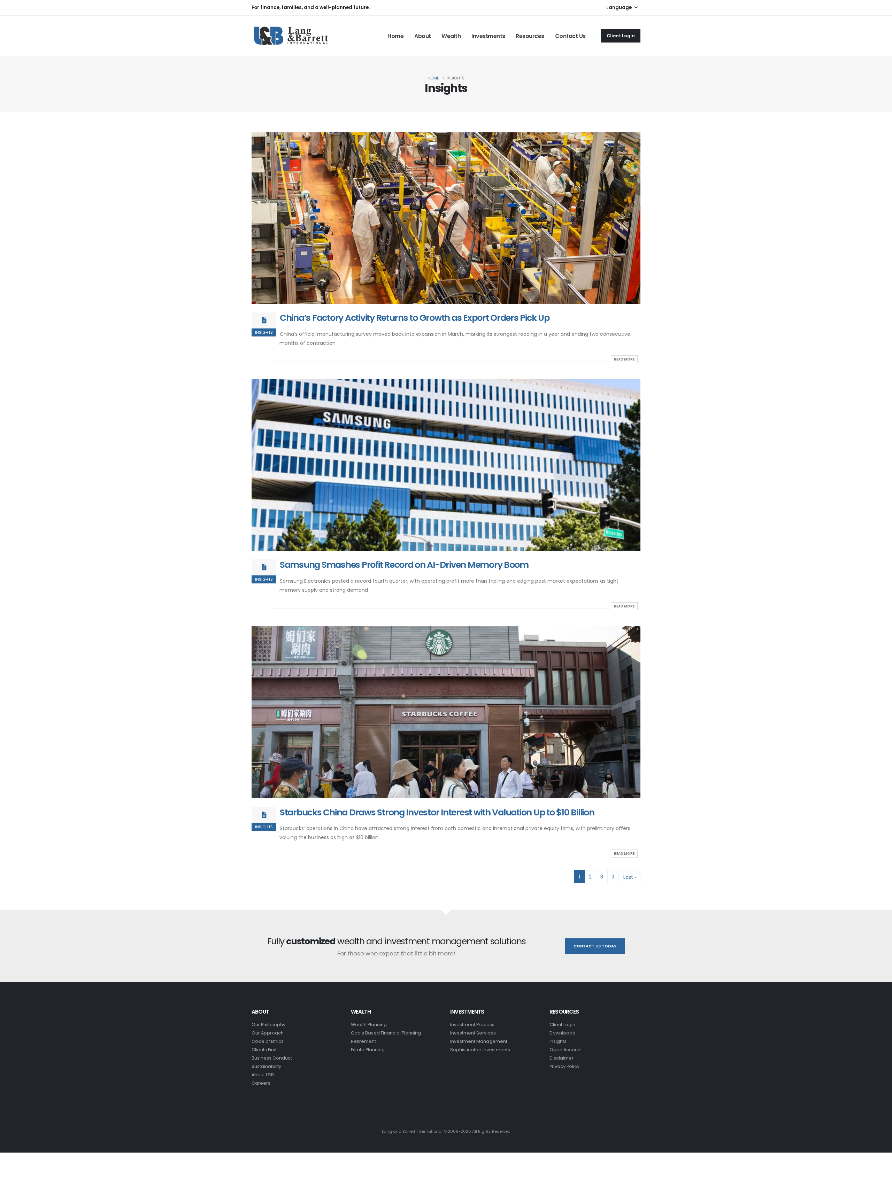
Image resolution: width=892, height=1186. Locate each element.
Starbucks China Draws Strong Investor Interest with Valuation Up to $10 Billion (437, 812)
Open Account (565, 1050)
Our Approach (268, 1033)
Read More (624, 359)
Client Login (621, 36)
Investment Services (473, 1033)
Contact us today (595, 946)
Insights (558, 1041)
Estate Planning (368, 1050)
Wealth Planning (369, 1025)
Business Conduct (272, 1058)
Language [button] (619, 7)
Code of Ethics (268, 1041)
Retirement (363, 1041)
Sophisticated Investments (480, 1050)
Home (395, 36)
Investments (488, 36)
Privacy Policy (564, 1066)
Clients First (264, 1050)
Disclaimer (561, 1058)
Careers (261, 1083)
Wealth (451, 36)
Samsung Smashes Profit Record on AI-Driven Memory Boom (404, 565)
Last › (629, 877)
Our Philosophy (268, 1025)
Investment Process (472, 1025)
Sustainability (266, 1066)
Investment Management (478, 1041)
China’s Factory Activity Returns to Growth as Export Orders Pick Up (414, 318)
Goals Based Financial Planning (386, 1033)
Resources (530, 36)
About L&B (263, 1075)
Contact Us (570, 36)
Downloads (562, 1033)
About (422, 36)
